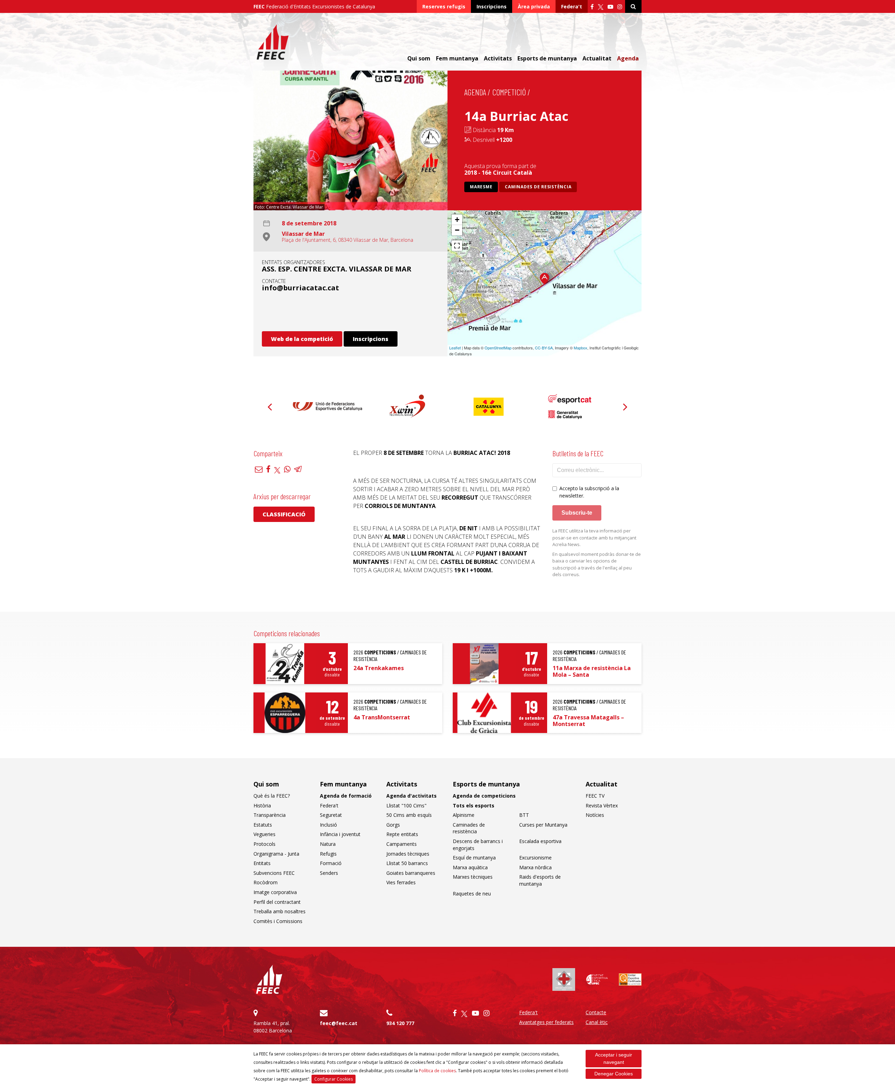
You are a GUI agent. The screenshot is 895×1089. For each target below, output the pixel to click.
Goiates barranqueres (410, 873)
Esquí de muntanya (474, 857)
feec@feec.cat (338, 1023)
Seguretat (331, 815)
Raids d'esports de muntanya (540, 880)
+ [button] (457, 219)
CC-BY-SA (544, 347)
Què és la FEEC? (271, 795)
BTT (524, 815)
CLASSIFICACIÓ (284, 514)
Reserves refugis (443, 6)
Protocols (264, 844)
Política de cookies (437, 1071)
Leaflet (455, 347)
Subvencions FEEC (274, 873)
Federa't (571, 6)
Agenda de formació (346, 795)
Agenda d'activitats (411, 795)
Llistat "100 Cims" (406, 805)
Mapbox (580, 347)
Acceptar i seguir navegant (613, 1058)
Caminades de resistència (538, 187)
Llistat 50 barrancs (407, 863)
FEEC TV (595, 795)
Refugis (328, 853)
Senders (329, 873)
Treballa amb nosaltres (279, 911)
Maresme (481, 187)
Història (262, 805)
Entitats (262, 863)
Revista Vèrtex (602, 805)
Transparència (269, 815)
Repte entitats (402, 834)
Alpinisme (463, 815)
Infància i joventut (340, 834)
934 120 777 (400, 1023)
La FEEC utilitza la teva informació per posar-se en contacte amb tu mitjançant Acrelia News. (594, 537)
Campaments (401, 844)
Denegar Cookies (613, 1073)
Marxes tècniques (473, 876)
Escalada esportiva (540, 841)
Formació (331, 863)
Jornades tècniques (407, 853)
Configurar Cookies (333, 1079)
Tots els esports (473, 805)
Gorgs (393, 824)
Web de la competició (302, 339)
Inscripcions (492, 6)
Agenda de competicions (484, 795)
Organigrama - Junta (276, 853)
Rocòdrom (265, 882)
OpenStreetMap (498, 347)
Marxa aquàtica (470, 867)
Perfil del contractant (277, 902)
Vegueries (264, 834)
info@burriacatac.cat (300, 287)
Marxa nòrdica (535, 867)
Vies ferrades (401, 882)
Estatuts (262, 824)
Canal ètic (597, 1022)
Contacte (596, 1012)
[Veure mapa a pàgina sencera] (457, 245)
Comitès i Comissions (277, 921)
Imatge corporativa (275, 892)
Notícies (595, 815)
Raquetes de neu (472, 893)
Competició (509, 92)
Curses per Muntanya (543, 824)
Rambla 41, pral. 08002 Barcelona (272, 1027)
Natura (328, 844)
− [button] (457, 230)
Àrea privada (534, 6)
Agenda (628, 58)
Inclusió (328, 824)
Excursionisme (535, 857)
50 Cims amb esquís (409, 815)
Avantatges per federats (546, 1022)
